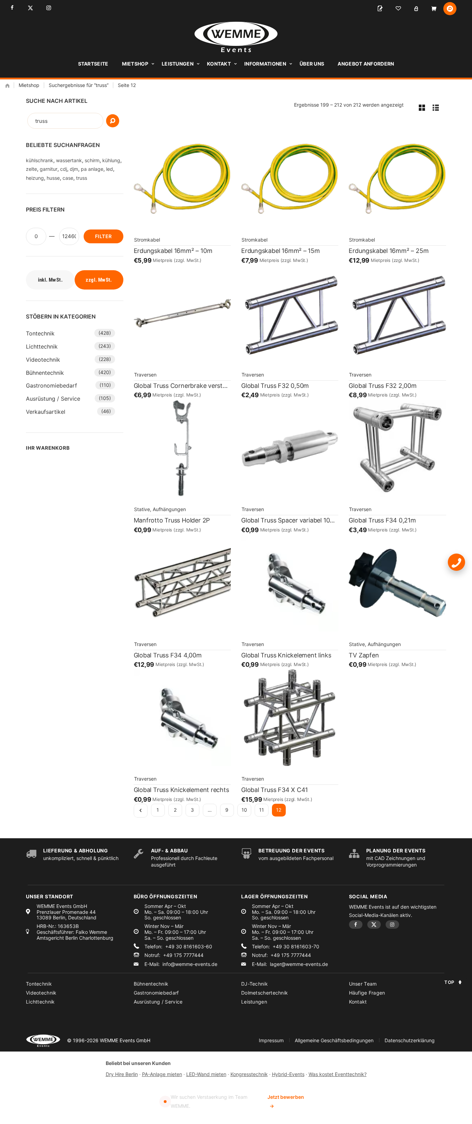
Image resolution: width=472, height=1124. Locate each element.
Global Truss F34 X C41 (274, 789)
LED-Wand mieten (206, 1074)
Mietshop (135, 64)
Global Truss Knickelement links (286, 655)
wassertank (69, 160)
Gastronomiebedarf (51, 385)
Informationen (265, 64)
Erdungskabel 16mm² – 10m (173, 250)
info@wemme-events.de (189, 964)
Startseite (93, 64)
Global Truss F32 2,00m (382, 385)
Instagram (48, 8)
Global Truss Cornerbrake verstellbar (182, 385)
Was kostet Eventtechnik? (338, 1074)
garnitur (48, 169)
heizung (35, 178)
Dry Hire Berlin (122, 1074)
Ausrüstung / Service (53, 398)
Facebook (12, 8)
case (68, 178)
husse (53, 178)
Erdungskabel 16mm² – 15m (280, 250)
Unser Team (363, 984)
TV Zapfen (364, 655)
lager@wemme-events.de (299, 964)
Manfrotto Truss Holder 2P (172, 520)
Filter (103, 236)
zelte (31, 169)
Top (449, 982)
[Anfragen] (380, 8)
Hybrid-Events (288, 1074)
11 (261, 810)
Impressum (271, 1040)
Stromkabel (147, 240)
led (109, 169)
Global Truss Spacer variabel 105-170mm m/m (289, 520)
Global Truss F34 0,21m (382, 520)
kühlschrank (39, 160)
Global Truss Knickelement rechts (181, 789)
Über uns (312, 64)
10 (244, 810)
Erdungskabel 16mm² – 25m (388, 250)
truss (81, 178)
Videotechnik (43, 359)
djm (74, 169)
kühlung (111, 160)
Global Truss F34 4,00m (168, 655)
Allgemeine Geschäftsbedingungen (334, 1040)
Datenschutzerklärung (410, 1040)
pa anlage (92, 169)
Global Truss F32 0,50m (275, 385)
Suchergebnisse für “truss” (78, 85)
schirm (92, 160)
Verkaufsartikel (45, 411)
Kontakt (219, 64)
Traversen (145, 375)
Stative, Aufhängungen (160, 509)
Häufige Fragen (367, 993)
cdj (63, 169)
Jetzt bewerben (285, 1101)
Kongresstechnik (249, 1074)
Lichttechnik (42, 346)
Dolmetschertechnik (264, 993)
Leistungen (177, 64)
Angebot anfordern (366, 64)
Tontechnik (40, 333)
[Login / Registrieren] (416, 8)
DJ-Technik (254, 984)
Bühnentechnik (45, 372)
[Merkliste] (398, 8)
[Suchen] (112, 120)
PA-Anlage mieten (162, 1074)
